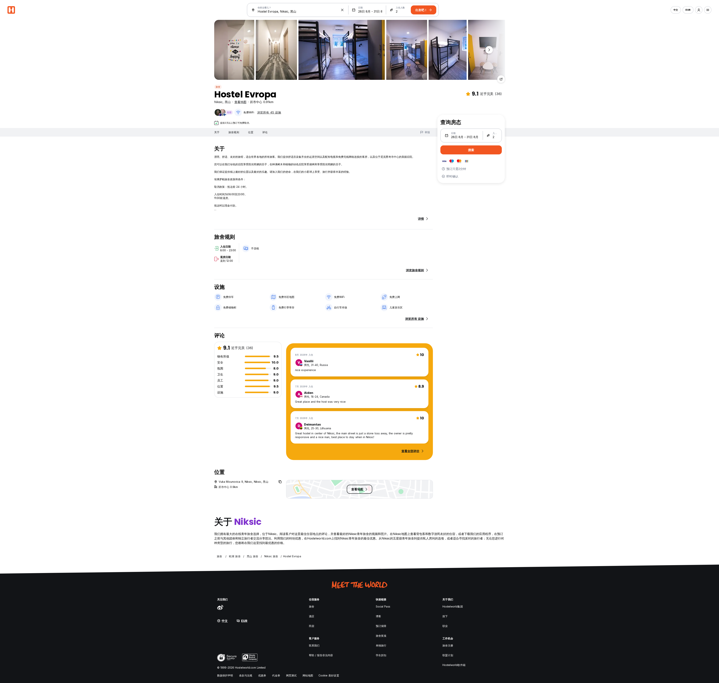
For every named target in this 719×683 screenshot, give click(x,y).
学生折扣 (381, 655)
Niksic (218, 102)
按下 (445, 616)
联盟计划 (447, 655)
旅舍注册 (447, 645)
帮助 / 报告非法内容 (321, 655)
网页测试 (291, 675)
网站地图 (308, 675)
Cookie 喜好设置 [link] (328, 675)
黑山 (228, 102)
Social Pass (383, 606)
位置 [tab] (250, 132)
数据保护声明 (225, 675)
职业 (445, 626)
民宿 (311, 626)
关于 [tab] (216, 132)
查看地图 (240, 102)
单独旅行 (381, 645)
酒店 (311, 616)
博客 (378, 616)
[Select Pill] (699, 10)
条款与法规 (245, 675)
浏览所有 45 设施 (269, 112)
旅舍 (218, 86)
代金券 (276, 675)
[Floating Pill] (489, 50)
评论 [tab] (265, 132)
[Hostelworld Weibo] (220, 607)
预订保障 (381, 626)
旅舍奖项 (381, 635)
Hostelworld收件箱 (453, 665)
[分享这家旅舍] (501, 79)
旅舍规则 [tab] (233, 132)
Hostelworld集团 (452, 606)
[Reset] (342, 9)
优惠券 (262, 675)
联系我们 (314, 645)
